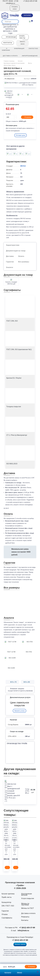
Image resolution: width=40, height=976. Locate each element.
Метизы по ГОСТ (27, 908)
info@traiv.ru (23, 930)
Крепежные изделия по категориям (14, 63)
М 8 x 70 (13, 682)
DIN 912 (23, 166)
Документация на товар (15, 251)
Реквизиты (25, 917)
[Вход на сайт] (5, 9)
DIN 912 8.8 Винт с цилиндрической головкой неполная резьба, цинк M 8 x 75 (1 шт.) (13, 791)
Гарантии (10, 262)
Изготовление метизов (26, 894)
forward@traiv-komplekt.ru (13, 526)
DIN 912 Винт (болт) (9, 65)
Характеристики (12, 245)
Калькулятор (6, 902)
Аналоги (9, 267)
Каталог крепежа (8, 894)
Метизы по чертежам (25, 904)
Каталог (20, 61)
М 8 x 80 (27, 682)
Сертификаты (7, 918)
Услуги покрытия (27, 898)
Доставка (10, 256)
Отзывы (5, 914)
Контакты (24, 920)
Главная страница (9, 61)
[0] (30, 21)
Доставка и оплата (28, 913)
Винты (30, 63)
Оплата (21, 256)
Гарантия (5, 911)
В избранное (9, 78)
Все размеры (23, 262)
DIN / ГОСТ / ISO (8, 906)
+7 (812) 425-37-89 (27, 928)
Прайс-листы (7, 897)
